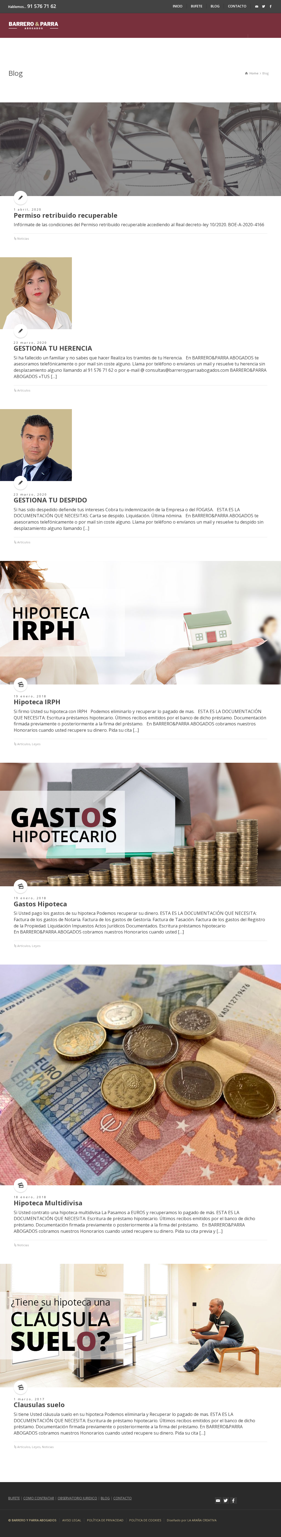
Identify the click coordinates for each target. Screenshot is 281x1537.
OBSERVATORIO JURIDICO (77, 1498)
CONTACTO (237, 6)
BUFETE (196, 6)
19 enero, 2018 (30, 696)
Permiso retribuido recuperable (65, 215)
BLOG (215, 6)
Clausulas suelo (39, 1404)
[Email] (257, 6)
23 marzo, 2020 (30, 342)
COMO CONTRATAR (38, 1498)
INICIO (177, 6)
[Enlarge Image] (140, 149)
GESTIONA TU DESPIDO (50, 499)
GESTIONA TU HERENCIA (53, 348)
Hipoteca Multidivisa (48, 1202)
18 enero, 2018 (30, 1197)
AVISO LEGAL (71, 1520)
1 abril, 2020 (28, 209)
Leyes (36, 744)
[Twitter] (264, 6)
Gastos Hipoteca (40, 903)
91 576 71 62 (41, 6)
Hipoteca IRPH (37, 701)
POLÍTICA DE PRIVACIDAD (105, 1520)
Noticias (23, 238)
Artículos (23, 390)
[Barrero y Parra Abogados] (33, 25)
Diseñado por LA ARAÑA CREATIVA (192, 1520)
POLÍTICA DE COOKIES (145, 1520)
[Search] (256, 40)
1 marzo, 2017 (29, 1399)
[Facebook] (270, 6)
